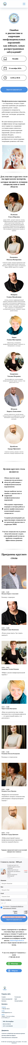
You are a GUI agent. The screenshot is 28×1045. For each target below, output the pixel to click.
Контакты (4, 1001)
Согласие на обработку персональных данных (13, 1033)
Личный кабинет (19, 1001)
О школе (4, 997)
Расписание (18, 997)
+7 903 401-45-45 (5, 1008)
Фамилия (3, 880)
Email (2, 893)
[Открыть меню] (24, 4)
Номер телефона (6, 900)
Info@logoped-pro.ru (7, 1012)
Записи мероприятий (7, 999)
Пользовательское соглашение (10, 1037)
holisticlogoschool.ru (17, 940)
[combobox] (2, 903)
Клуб (16, 999)
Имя (2, 887)
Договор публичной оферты (9, 1035)
